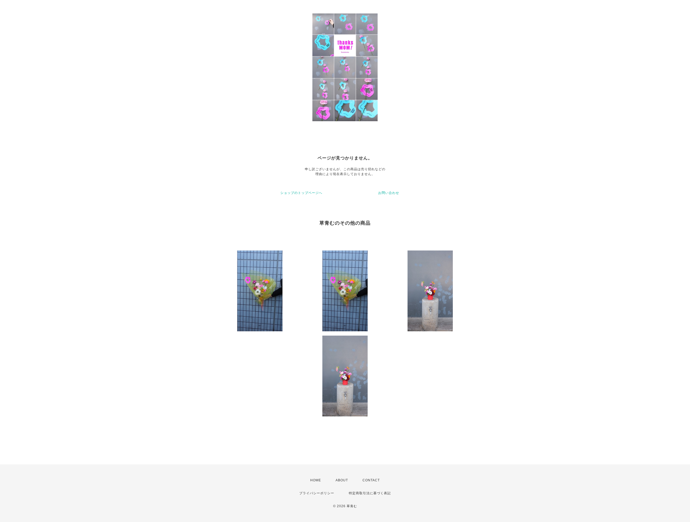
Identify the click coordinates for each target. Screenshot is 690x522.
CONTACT (371, 480)
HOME (315, 480)
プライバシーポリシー (316, 493)
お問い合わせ (388, 193)
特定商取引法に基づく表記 (370, 493)
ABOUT (342, 480)
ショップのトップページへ (301, 193)
